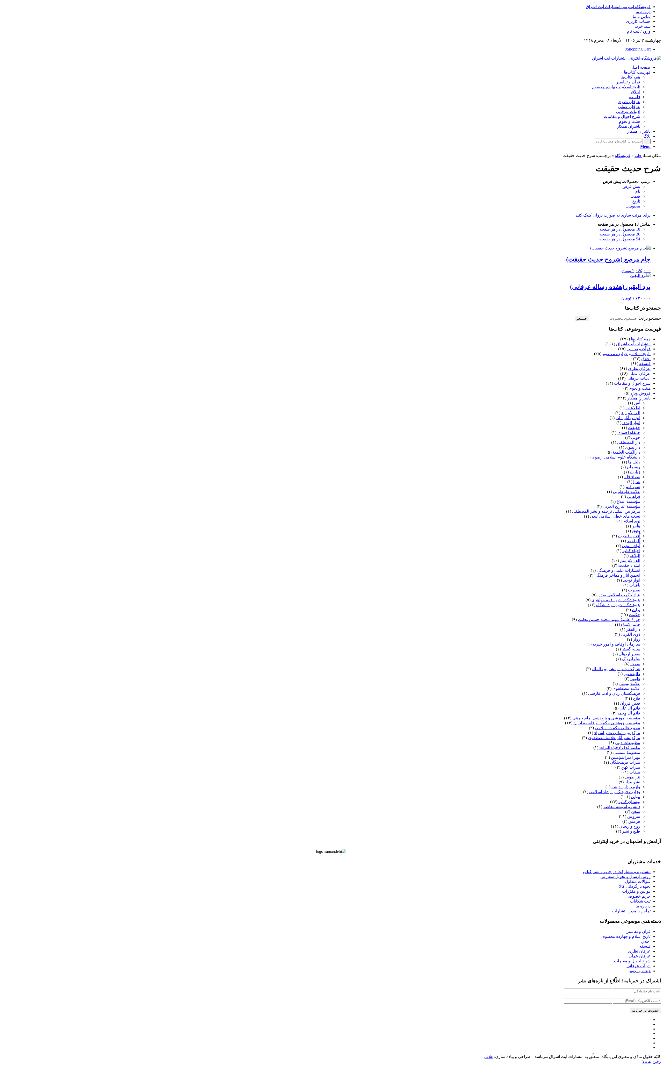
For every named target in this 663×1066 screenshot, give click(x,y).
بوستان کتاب (629, 801)
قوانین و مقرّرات (636, 891)
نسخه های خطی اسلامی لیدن (615, 516)
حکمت (634, 614)
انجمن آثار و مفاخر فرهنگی (617, 575)
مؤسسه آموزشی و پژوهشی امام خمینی (606, 718)
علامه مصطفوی (626, 688)
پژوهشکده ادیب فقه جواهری (616, 600)
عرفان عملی (640, 373)
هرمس (634, 821)
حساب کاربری (638, 21)
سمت (635, 664)
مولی (635, 797)
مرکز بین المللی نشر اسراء (617, 733)
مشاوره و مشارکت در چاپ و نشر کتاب (617, 871)
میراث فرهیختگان (625, 762)
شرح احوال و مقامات (632, 383)
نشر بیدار (632, 782)
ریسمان (633, 467)
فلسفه (645, 363)
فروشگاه (622, 155)
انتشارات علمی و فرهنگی (618, 570)
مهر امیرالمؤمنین (625, 757)
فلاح (636, 698)
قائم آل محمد (628, 713)
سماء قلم (632, 477)
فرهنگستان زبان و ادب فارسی (614, 693)
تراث (636, 609)
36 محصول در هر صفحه (619, 234)
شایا (636, 482)
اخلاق (646, 358)
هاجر (636, 526)
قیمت (635, 196)
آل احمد (633, 541)
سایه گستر (631, 649)
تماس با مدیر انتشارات (631, 911)
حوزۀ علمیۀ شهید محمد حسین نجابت (609, 619)
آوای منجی (631, 545)
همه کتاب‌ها (641, 339)
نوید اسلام (631, 521)
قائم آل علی (629, 708)
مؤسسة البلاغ (628, 501)
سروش (633, 816)
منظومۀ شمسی (626, 752)
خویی (635, 437)
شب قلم (632, 486)
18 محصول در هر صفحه (619, 229)
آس (637, 403)
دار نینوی (632, 447)
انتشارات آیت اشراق (633, 344)
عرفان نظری (639, 368)
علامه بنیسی (629, 683)
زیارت (635, 472)
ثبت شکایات (640, 901)
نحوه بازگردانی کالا (635, 886)
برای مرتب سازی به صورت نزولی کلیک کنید (613, 215)
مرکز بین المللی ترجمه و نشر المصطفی (606, 511)
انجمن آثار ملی (628, 418)
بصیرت (634, 590)
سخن (635, 811)
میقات (634, 772)
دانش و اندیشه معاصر (621, 806)
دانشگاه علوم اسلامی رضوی (616, 457)
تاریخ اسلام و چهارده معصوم (626, 354)
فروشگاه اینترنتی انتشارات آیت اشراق (618, 6)
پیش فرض (631, 186)
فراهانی (633, 496)
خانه (638, 155)
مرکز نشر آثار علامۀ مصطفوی (614, 737)
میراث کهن (630, 767)
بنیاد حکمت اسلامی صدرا (618, 595)
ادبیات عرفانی (638, 378)
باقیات (634, 585)
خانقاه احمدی (628, 432)
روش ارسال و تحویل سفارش (625, 876)
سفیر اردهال (629, 654)
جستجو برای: (650, 318)
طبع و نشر (631, 831)
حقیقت (634, 427)
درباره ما (643, 11)
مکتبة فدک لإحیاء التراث (619, 747)
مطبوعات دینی (627, 742)
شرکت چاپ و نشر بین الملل (616, 669)
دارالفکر (633, 629)
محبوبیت (632, 206)
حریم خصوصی (638, 896)
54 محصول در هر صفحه (619, 239)
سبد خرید (643, 26)
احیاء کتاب (631, 550)
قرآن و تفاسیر (638, 349)
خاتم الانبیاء (630, 624)
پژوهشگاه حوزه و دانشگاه (618, 605)
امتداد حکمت (629, 565)
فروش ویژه (640, 393)
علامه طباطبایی (626, 491)
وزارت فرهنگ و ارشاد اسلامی (614, 792)
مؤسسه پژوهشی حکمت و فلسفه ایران (606, 723)
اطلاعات (632, 408)
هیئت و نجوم (640, 388)
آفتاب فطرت (629, 536)
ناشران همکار (639, 398)
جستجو (582, 318)
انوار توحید (631, 580)
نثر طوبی (632, 777)
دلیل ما (634, 462)
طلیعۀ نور (632, 673)
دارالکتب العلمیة (626, 452)
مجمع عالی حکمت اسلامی (617, 728)
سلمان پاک (631, 659)
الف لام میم (630, 560)
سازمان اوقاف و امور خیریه (616, 644)
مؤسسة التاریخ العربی (621, 506)
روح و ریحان (629, 826)
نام (637, 191)
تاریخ (636, 201)
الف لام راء (630, 413)
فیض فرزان (630, 703)
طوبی (635, 678)
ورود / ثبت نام (639, 31)
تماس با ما (642, 16)
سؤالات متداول (638, 881)
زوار (636, 639)
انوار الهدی (631, 422)
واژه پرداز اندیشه (625, 787)
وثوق (636, 531)
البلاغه (635, 555)
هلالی (488, 1056)
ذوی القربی (630, 634)
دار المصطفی (628, 442)
